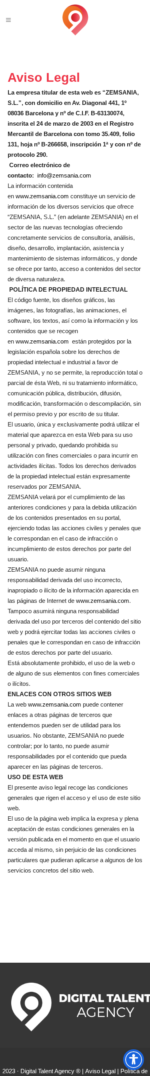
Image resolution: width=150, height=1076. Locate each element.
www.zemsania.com (42, 196)
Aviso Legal (100, 1071)
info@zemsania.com (64, 175)
